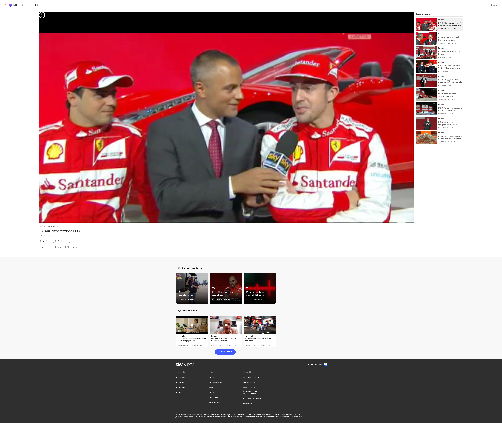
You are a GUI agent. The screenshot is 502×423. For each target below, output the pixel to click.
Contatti (293, 414)
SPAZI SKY (213, 397)
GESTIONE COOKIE (251, 377)
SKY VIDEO (180, 387)
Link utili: (247, 372)
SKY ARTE (179, 392)
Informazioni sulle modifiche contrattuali (247, 414)
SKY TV (212, 377)
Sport (43, 227)
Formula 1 (53, 227)
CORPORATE (248, 404)
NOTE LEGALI (249, 387)
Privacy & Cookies (226, 414)
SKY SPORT (180, 377)
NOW (211, 387)
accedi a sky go (315, 364)
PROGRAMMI (214, 402)
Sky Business (215, 382)
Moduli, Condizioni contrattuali (208, 414)
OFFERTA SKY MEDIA (252, 399)
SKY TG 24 (179, 382)
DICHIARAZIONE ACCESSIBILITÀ (250, 393)
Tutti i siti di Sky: (182, 372)
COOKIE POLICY (250, 382)
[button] (47, 241)
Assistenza (285, 414)
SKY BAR (213, 392)
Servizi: (212, 372)
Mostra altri (225, 352)
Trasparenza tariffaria (273, 414)
